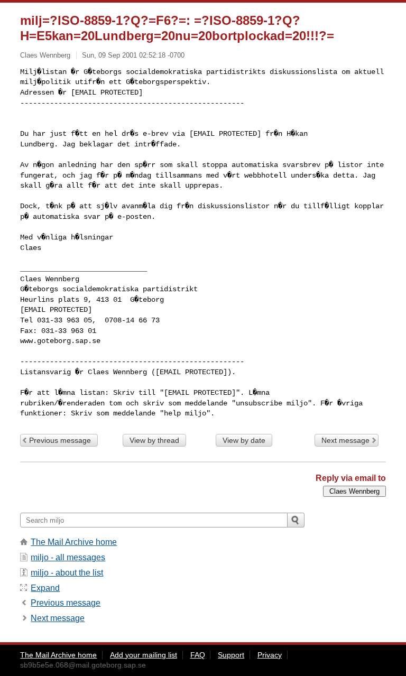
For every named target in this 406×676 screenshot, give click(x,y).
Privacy (269, 655)
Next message (345, 440)
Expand (45, 588)
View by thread (154, 440)
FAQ (197, 655)
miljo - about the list (67, 572)
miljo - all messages (68, 557)
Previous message (60, 440)
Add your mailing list (143, 655)
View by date (244, 440)
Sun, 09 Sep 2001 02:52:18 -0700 (133, 55)
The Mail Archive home (74, 542)
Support (231, 655)
